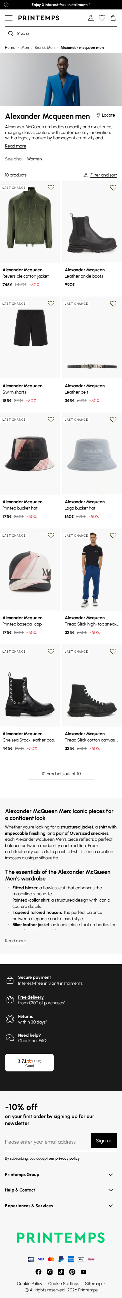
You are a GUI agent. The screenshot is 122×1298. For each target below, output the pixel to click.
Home (10, 47)
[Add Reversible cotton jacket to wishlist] (51, 188)
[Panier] (113, 18)
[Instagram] (49, 1272)
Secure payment (34, 977)
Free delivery (31, 997)
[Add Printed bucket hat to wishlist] (51, 420)
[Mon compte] (90, 18)
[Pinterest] (72, 1272)
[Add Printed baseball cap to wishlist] (51, 536)
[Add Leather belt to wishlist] (113, 304)
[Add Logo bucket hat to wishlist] (113, 420)
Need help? (29, 1035)
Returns (25, 1016)
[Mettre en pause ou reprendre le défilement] (6, 4)
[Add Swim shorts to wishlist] (51, 304)
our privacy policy (64, 1158)
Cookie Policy (29, 1283)
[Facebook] (38, 1272)
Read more (15, 146)
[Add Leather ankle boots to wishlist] (113, 188)
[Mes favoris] (102, 18)
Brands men (44, 47)
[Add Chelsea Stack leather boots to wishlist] (51, 652)
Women (34, 159)
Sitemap (93, 1283)
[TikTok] (61, 1272)
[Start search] (10, 33)
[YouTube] (83, 1272)
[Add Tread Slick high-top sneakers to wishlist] (113, 536)
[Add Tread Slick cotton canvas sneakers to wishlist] (113, 652)
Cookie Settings (63, 1283)
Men (25, 47)
